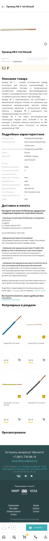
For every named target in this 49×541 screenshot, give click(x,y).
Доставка (13, 508)
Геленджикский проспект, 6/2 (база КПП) (24, 469)
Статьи (36, 511)
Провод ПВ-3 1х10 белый (36, 343)
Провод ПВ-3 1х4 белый (20, 6)
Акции (36, 505)
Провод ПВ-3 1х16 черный (36, 403)
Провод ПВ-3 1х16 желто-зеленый (12, 404)
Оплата (36, 508)
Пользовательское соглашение (24, 519)
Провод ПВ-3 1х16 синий (11, 343)
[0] (24, 537)
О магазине (13, 505)
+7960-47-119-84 (39, 290)
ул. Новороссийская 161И (32, 466)
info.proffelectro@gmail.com (24, 461)
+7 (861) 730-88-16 (24, 457)
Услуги (13, 514)
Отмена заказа (13, 511)
